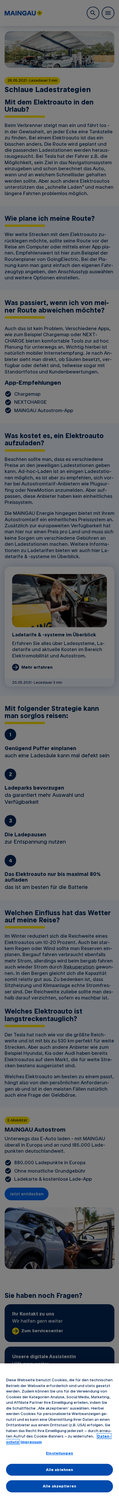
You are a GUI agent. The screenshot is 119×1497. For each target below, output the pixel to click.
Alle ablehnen (59, 1469)
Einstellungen (59, 1453)
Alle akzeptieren (59, 1486)
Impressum (31, 1442)
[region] (59, 1430)
